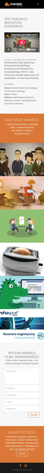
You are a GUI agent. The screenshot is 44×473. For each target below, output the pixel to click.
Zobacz (22, 453)
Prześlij (33, 414)
